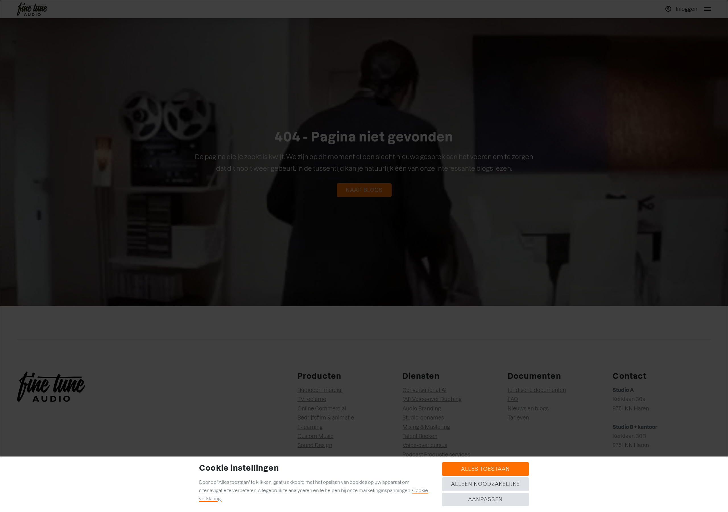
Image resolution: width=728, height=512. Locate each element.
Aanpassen (485, 499)
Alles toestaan (485, 469)
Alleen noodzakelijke (485, 484)
